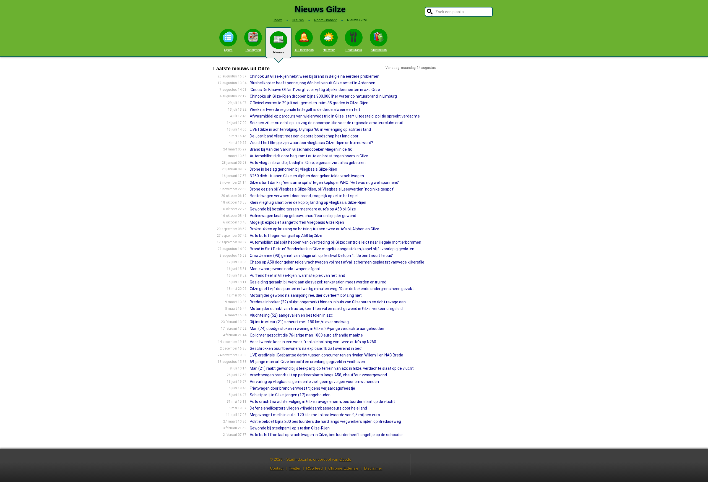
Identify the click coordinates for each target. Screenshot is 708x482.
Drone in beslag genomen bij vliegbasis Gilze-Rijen (293, 169)
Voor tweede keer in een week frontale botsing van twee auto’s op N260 (313, 342)
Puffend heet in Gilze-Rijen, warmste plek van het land (297, 275)
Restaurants (353, 49)
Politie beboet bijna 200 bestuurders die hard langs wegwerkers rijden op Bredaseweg (325, 421)
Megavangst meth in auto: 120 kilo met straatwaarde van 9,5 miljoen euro (315, 415)
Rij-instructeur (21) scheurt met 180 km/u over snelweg (299, 322)
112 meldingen (304, 49)
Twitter (295, 468)
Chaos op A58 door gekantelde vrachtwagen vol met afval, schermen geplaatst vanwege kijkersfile (337, 262)
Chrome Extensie (343, 468)
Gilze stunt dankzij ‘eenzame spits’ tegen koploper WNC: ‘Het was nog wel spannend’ (324, 182)
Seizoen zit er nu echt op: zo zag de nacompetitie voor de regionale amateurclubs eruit (327, 123)
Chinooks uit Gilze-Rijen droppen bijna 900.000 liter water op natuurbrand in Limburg (323, 96)
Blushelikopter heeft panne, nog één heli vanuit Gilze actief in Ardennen (312, 83)
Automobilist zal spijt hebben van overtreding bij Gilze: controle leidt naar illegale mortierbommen (335, 242)
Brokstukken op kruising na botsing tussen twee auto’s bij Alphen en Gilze (314, 229)
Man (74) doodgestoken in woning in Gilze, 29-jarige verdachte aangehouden (317, 328)
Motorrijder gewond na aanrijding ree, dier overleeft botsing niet (306, 295)
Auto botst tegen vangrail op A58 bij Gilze (286, 235)
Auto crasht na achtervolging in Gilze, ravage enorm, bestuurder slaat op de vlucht (322, 401)
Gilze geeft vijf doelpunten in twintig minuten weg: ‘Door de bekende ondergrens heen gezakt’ (332, 288)
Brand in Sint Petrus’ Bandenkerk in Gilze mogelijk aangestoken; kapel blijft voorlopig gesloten (332, 249)
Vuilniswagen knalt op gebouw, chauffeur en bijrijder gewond (303, 215)
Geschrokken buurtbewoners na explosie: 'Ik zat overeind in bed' (306, 348)
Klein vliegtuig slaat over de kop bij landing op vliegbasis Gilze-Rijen (308, 202)
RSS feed (314, 468)
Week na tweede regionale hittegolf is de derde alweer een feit (305, 109)
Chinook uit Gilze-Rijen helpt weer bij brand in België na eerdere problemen (314, 76)
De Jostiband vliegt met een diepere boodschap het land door (304, 136)
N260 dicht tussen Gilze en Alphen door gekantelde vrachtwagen (307, 176)
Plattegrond (253, 49)
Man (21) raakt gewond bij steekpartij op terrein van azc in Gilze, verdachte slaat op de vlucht (332, 368)
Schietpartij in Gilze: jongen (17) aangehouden (290, 395)
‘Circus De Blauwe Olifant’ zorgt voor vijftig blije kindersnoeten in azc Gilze (315, 89)
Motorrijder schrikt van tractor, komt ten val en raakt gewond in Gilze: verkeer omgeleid (326, 308)
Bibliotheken (379, 49)
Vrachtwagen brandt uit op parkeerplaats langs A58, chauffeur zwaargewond (318, 375)
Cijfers (228, 49)
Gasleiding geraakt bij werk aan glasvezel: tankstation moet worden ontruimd (318, 282)
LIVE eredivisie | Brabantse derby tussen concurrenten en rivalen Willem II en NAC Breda (326, 355)
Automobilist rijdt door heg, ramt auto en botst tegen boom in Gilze (309, 156)
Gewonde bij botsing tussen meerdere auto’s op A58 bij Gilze (303, 209)
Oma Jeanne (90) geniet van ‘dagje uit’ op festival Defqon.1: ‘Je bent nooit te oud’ (321, 255)
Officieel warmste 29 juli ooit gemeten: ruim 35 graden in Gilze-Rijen (309, 103)
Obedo (345, 459)
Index (278, 20)
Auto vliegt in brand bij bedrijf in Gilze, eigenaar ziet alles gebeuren (308, 162)
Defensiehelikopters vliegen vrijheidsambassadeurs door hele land (308, 408)
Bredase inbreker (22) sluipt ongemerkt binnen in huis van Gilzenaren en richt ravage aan (328, 302)
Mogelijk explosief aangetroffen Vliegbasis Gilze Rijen (297, 222)
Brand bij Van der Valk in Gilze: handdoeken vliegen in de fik (301, 149)
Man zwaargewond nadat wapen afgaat (285, 269)
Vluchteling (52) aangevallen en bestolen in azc (291, 315)
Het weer (329, 49)
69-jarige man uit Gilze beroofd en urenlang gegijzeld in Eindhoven (307, 361)
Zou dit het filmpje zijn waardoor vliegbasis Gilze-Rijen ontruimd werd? (311, 142)
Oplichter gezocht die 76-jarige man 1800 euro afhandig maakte (306, 335)
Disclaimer (373, 468)
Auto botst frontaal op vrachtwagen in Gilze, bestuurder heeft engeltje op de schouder (326, 435)
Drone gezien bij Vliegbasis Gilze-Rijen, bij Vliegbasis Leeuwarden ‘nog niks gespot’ (322, 189)
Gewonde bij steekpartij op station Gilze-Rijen (290, 428)
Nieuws (278, 52)
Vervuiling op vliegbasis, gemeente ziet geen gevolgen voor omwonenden (314, 381)
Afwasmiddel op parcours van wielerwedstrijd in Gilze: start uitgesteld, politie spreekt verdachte (335, 116)
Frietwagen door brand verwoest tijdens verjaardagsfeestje (302, 388)
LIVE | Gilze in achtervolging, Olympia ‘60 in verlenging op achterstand (310, 129)
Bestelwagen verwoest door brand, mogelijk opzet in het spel (304, 196)
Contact (276, 468)
